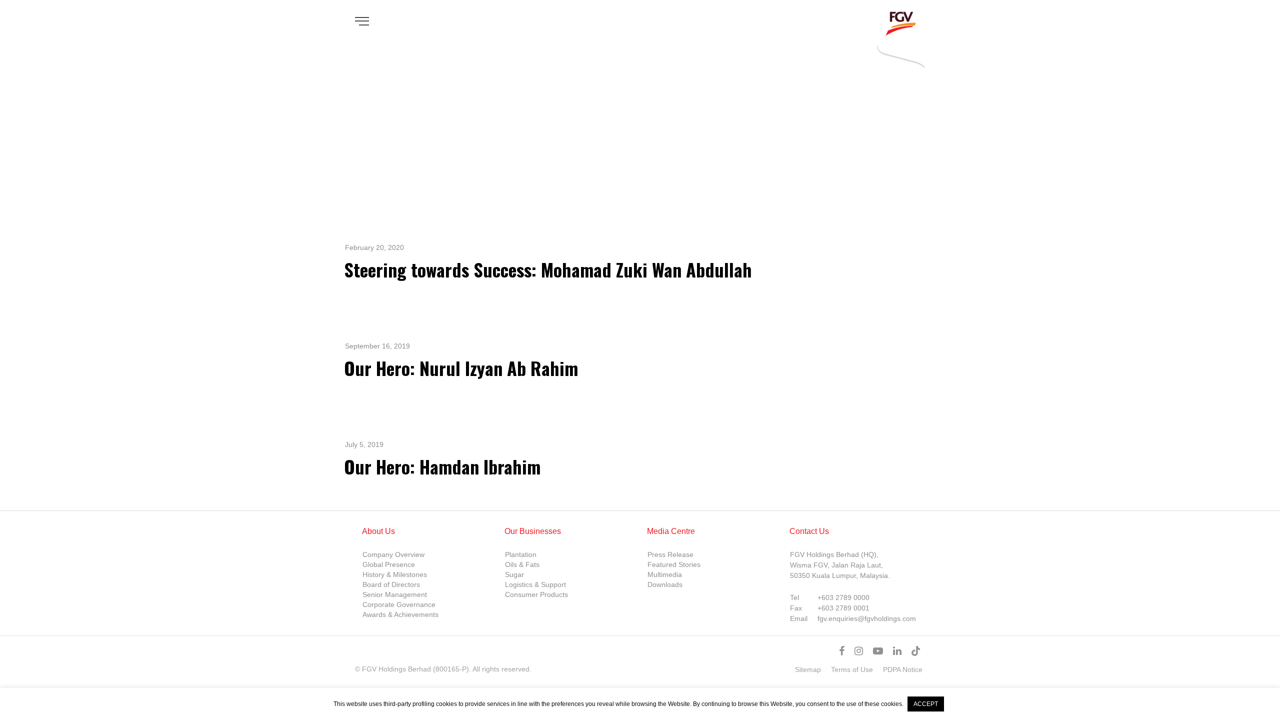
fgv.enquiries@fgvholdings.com (867, 618)
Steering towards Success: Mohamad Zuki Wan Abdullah (548, 269)
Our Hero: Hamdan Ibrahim (442, 466)
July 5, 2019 (364, 444)
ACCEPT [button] (926, 704)
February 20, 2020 (374, 248)
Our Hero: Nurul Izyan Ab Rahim (461, 367)
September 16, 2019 (377, 346)
